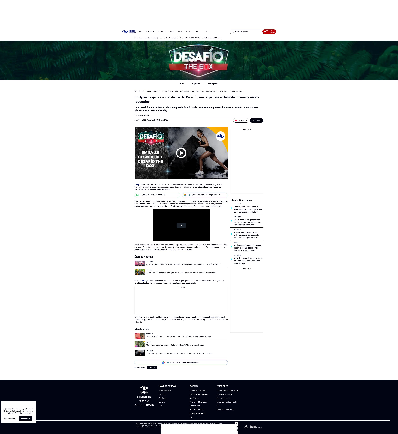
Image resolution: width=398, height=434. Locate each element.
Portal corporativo (223, 398)
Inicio (182, 84)
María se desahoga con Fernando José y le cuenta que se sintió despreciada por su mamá (247, 248)
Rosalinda (237, 242)
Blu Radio (162, 394)
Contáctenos (194, 398)
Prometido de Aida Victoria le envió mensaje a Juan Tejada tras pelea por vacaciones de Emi (248, 209)
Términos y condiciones (225, 410)
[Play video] (181, 153)
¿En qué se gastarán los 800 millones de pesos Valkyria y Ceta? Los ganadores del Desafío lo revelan (183, 264)
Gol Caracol (163, 398)
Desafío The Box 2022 (153, 91)
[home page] (129, 31)
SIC (218, 406)
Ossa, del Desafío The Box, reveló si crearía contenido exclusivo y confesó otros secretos (178, 337)
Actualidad (149, 334)
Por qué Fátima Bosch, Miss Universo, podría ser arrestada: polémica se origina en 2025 (246, 235)
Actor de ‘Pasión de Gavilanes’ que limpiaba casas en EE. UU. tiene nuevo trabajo (248, 260)
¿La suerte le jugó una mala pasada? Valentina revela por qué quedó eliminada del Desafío (179, 354)
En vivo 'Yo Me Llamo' (170, 38)
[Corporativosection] (238, 386)
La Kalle (162, 402)
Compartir (258, 120)
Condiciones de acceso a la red (228, 390)
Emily (137, 184)
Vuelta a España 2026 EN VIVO (190, 38)
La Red (148, 342)
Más (206, 31)
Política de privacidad (224, 394)
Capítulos (196, 84)
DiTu (160, 406)
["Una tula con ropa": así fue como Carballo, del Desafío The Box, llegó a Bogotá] (140, 344)
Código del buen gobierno (199, 394)
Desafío (152, 367)
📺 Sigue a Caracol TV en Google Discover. (204, 195)
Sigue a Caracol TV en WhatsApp (153, 195)
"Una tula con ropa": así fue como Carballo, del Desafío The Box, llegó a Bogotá (175, 345)
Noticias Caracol (165, 390)
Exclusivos (167, 91)
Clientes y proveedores (198, 390)
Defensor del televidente (198, 402)
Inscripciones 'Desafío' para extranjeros (147, 38)
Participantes (213, 84)
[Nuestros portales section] (176, 386)
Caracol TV (139, 91)
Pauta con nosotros (197, 410)
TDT (191, 417)
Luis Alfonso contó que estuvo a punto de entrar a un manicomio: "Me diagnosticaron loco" (247, 222)
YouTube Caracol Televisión (212, 38)
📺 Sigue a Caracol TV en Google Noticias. (183, 362)
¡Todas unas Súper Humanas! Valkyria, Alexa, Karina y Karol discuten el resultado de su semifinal (181, 273)
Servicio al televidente (197, 413)
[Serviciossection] (207, 386)
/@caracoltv (242, 120)
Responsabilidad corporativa (227, 402)
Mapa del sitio (195, 406)
